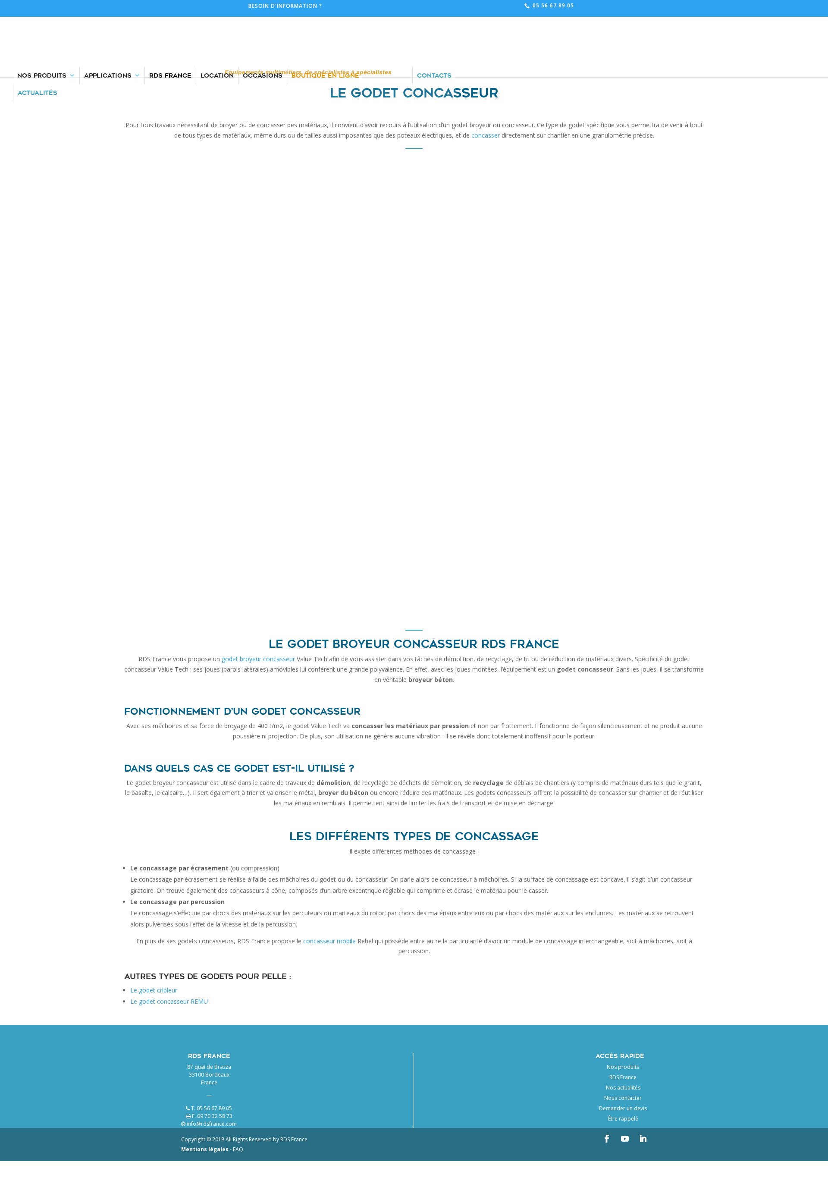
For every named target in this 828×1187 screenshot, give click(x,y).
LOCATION (217, 21)
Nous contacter (623, 1098)
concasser (485, 135)
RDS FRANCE (170, 21)
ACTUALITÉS (37, 38)
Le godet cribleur (153, 990)
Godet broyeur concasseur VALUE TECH (216, 503)
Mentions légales (205, 1149)
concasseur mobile (329, 941)
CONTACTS (434, 21)
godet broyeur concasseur (258, 659)
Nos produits (623, 1067)
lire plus (266, 344)
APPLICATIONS (108, 21)
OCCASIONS (262, 21)
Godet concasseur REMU (184, 283)
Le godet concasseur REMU (169, 1001)
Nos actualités (623, 1087)
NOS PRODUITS (41, 21)
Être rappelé (623, 1118)
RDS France (623, 1077)
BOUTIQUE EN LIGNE (325, 21)
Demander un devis (623, 1108)
